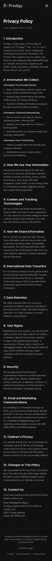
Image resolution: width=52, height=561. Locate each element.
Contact (10, 554)
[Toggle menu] (46, 5)
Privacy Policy (39, 554)
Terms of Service (23, 554)
